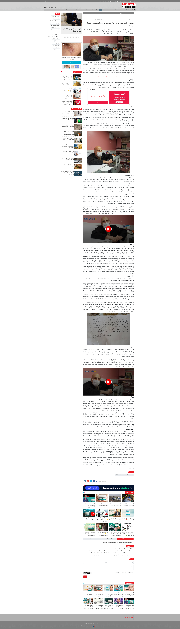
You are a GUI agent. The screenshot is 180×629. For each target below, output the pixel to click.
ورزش (87, 10)
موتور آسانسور (56, 18)
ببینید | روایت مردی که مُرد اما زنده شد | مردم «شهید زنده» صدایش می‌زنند (110, 24)
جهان (118, 10)
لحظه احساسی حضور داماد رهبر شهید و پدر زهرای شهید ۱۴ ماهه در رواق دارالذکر (117, 542)
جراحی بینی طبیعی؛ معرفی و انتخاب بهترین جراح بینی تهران (68, 139)
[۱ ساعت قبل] (71, 19)
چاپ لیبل (57, 36)
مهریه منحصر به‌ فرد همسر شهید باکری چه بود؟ (108, 77)
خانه (133, 10)
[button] (108, 229)
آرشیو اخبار (127, 10)
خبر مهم (131, 474)
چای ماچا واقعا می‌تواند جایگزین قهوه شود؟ (68, 165)
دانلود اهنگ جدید (56, 45)
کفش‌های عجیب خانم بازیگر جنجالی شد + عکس (123, 13)
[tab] (125, 539)
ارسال (85, 576)
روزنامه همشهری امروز (131, 1)
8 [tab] (67, 37)
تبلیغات (131, 619)
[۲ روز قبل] (78, 140)
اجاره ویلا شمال (56, 23)
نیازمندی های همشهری (123, 1)
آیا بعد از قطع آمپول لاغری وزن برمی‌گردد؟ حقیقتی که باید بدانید (68, 112)
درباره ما (131, 615)
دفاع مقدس (126, 474)
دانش (97, 10)
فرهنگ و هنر (91, 10)
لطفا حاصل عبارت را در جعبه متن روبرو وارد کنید (125, 572)
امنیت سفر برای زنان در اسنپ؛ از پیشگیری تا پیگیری (68, 119)
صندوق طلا (57, 41)
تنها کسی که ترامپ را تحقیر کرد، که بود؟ (72, 30)
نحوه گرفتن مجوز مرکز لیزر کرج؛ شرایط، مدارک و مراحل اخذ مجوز (68, 125)
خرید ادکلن (50, 23)
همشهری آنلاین (128, 5)
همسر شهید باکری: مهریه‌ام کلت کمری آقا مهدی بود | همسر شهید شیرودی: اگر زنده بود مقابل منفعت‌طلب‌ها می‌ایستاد (110, 550)
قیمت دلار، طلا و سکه (129, 617)
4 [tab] (73, 37)
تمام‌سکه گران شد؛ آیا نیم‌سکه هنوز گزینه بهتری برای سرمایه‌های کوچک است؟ (68, 146)
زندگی (100, 10)
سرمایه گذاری (98, 103)
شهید (121, 474)
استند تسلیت (50, 29)
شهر (107, 10)
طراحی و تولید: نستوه (89, 627)
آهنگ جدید (57, 32)
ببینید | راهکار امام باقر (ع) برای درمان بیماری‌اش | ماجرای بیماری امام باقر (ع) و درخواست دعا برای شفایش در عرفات (111, 553)
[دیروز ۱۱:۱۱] (78, 120)
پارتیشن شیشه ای (56, 43)
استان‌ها (82, 10)
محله (104, 10)
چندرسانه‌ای (77, 10)
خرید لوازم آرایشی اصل (55, 25)
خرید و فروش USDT (55, 16)
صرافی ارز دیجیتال (56, 38)
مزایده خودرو (56, 29)
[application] (108, 229)
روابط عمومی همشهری (103, 1)
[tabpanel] (71, 23)
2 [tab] (76, 37)
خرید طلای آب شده (55, 27)
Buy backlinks (51, 36)
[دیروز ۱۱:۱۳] (78, 113)
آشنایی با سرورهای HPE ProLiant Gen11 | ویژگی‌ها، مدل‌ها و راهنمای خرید (67, 173)
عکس (72, 10)
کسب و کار (68, 10)
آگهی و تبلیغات (116, 1)
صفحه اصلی (132, 17)
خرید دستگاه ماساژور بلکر (54, 21)
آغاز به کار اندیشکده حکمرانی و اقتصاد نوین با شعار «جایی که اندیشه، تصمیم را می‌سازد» (68, 133)
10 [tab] (64, 37)
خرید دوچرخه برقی (56, 34)
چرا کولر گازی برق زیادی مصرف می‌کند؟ (68, 152)
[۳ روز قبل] (78, 173)
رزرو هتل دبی (56, 47)
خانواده (124, 17)
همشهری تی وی (110, 1)
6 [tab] (70, 37)
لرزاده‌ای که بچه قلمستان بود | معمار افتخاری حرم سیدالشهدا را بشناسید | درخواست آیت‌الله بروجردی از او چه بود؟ (111, 555)
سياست (122, 10)
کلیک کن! (71, 62)
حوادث (63, 10)
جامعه (110, 10)
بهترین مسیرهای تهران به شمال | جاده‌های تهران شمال (68, 158)
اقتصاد (114, 10)
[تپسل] (88, 89)
